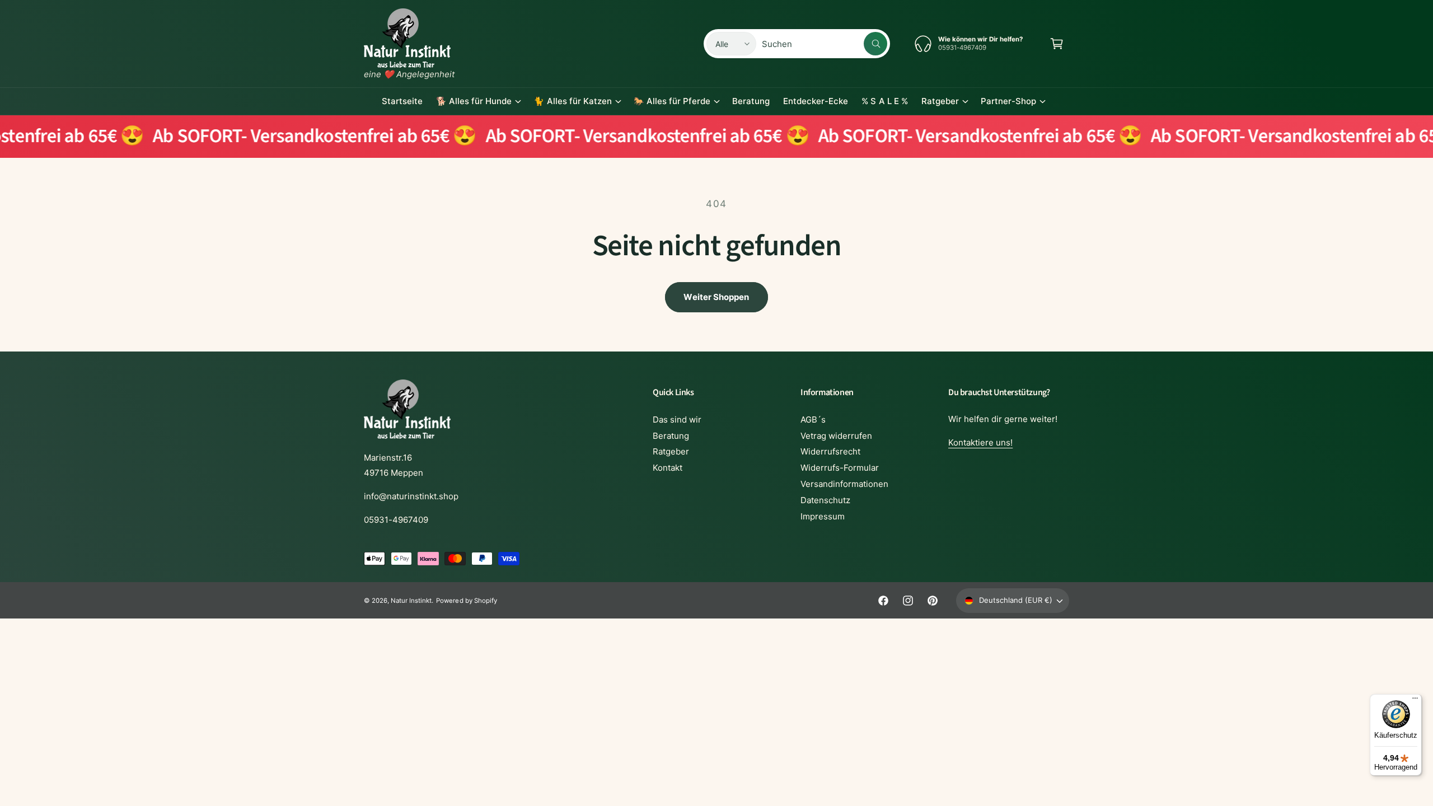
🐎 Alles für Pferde (672, 101)
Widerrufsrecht (830, 451)
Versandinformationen (844, 484)
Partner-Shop (1008, 101)
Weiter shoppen (716, 297)
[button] (1056, 43)
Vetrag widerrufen (836, 435)
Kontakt (667, 467)
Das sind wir (677, 419)
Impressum (822, 516)
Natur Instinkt (411, 600)
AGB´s (813, 419)
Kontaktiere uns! (980, 442)
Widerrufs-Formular (839, 467)
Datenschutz (825, 500)
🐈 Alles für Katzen (572, 101)
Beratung (671, 435)
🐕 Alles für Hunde (474, 101)
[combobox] (824, 43)
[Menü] (1415, 700)
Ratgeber (940, 101)
